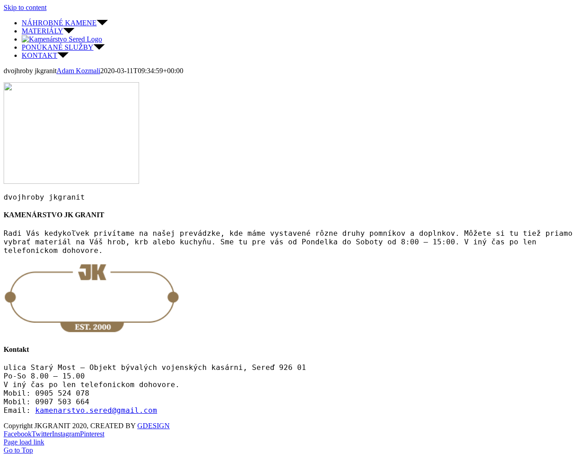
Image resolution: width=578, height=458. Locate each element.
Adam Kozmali (78, 71)
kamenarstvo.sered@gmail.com (96, 410)
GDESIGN (153, 426)
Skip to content (25, 7)
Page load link (24, 442)
